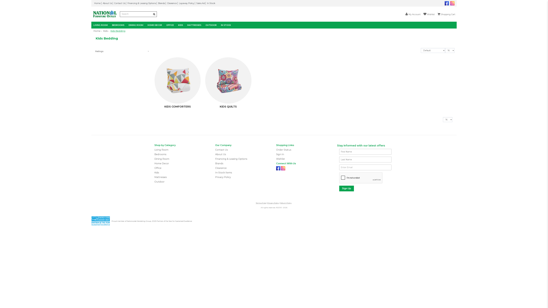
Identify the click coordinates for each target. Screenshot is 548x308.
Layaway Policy (186, 3)
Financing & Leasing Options (141, 3)
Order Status (283, 149)
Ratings (99, 51)
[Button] (154, 14)
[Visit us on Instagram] (452, 3)
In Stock (211, 3)
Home (97, 3)
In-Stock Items (223, 172)
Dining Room (136, 25)
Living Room (100, 25)
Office (170, 25)
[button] (413, 14)
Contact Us (119, 3)
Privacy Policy (223, 177)
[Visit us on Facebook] (446, 3)
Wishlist (280, 159)
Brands (161, 3)
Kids (180, 25)
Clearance (172, 3)
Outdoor (211, 25)
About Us (107, 3)
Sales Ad (200, 3)
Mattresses (194, 25)
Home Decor (155, 25)
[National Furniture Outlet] (105, 14)
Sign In (280, 154)
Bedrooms (118, 25)
